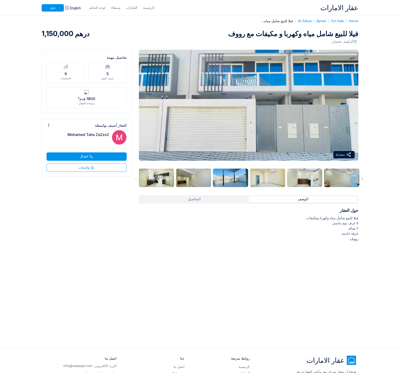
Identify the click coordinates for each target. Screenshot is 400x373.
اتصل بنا (179, 367)
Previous (135, 179)
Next (362, 179)
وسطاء (115, 7)
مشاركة (340, 154)
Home (351, 21)
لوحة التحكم (97, 7)
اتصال (84, 156)
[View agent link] (86, 147)
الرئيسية (148, 7)
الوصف (303, 199)
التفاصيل (194, 199)
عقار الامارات (339, 7)
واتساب (83, 167)
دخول (53, 7)
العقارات (132, 7)
